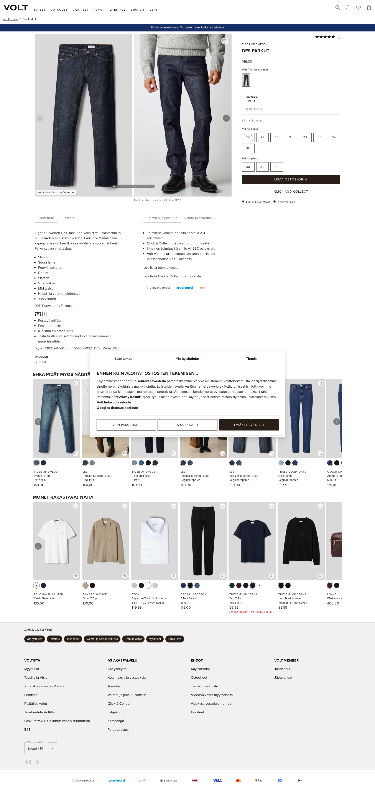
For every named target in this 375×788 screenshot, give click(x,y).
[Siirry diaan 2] (117, 186)
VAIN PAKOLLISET (126, 425)
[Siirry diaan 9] (142, 186)
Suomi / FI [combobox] (35, 748)
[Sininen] (85, 462)
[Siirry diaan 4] (124, 186)
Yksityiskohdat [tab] (187, 358)
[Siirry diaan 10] (145, 186)
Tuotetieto (252, 109)
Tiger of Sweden (255, 44)
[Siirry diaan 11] (149, 186)
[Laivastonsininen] (43, 585)
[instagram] (28, 762)
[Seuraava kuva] (226, 118)
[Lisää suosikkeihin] (224, 41)
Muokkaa (185, 425)
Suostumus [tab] (123, 358)
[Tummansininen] (246, 80)
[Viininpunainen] (239, 585)
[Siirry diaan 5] (128, 186)
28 (248, 137)
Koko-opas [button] (255, 121)
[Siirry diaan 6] (131, 186)
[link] (348, 7)
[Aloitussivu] (15, 8)
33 (320, 137)
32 (305, 137)
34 (334, 137)
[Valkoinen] (36, 585)
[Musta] (148, 462)
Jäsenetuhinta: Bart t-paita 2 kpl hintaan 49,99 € (252, 612)
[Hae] (337, 7)
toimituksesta (168, 267)
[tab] (46, 218)
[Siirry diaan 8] (138, 186)
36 (248, 148)
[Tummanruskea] (329, 585)
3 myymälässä (286, 201)
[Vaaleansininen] (281, 462)
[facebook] (37, 762)
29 (262, 137)
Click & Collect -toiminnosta (179, 276)
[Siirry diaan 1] (114, 186)
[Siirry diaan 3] (121, 186)
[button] (34, 639)
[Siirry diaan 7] (135, 186)
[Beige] (85, 585)
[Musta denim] (43, 462)
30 (277, 137)
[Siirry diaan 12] (152, 186)
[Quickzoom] (75, 453)
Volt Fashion (10, 19)
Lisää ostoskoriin (291, 179)
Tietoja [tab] (251, 358)
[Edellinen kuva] (39, 118)
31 (291, 137)
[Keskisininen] (134, 462)
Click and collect (291, 191)
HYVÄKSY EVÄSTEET (248, 425)
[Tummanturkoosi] (232, 585)
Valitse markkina (35, 742)
